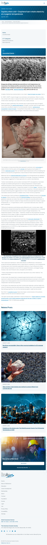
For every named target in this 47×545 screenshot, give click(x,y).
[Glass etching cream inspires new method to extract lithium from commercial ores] (23, 367)
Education (3, 486)
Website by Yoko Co (5, 543)
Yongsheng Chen (24, 195)
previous (23, 197)
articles (22, 169)
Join (2, 506)
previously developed (33, 219)
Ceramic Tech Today (16, 21)
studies (28, 197)
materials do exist (10, 171)
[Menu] (45, 3)
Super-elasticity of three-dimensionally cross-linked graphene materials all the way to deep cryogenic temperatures (23, 298)
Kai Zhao (7, 89)
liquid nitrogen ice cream (34, 94)
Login (2, 503)
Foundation (4, 498)
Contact (3, 496)
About (2, 493)
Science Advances (18, 89)
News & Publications (8, 21)
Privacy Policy (4, 509)
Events (3, 481)
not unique (39, 167)
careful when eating (17, 105)
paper (35, 187)
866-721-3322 (4, 521)
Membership (4, 491)
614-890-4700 (14, 521)
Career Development (6, 488)
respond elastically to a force (18, 175)
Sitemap (3, 514)
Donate (3, 501)
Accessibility (4, 511)
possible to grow (12, 292)
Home (3, 21)
